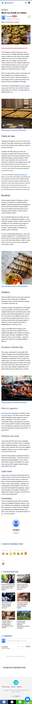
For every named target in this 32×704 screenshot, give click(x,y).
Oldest (22, 646)
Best (18, 646)
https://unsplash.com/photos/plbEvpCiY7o (14, 48)
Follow (16, 532)
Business (4, 9)
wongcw (9, 16)
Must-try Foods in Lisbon (13, 12)
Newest (28, 646)
